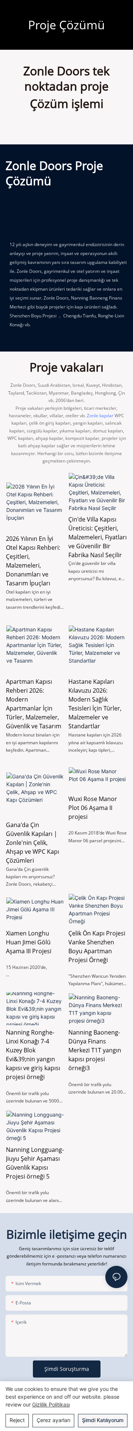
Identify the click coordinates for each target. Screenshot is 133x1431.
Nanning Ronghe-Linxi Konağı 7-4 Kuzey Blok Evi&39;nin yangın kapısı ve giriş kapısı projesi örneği (33, 1054)
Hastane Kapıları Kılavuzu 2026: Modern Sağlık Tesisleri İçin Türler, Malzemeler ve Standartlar (95, 703)
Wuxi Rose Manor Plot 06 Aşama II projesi (92, 808)
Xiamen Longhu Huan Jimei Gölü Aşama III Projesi (28, 942)
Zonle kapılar (100, 415)
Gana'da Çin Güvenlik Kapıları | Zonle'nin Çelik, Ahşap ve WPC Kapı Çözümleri (32, 843)
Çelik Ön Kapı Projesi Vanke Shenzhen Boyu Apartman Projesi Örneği (96, 946)
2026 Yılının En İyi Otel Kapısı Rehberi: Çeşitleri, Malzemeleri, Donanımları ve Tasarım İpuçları (33, 561)
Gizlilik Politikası (51, 1404)
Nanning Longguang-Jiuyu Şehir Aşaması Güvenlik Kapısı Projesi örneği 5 (35, 1163)
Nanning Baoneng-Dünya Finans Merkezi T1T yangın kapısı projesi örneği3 (94, 1050)
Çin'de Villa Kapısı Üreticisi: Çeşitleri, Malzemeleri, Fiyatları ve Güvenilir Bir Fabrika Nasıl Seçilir (97, 537)
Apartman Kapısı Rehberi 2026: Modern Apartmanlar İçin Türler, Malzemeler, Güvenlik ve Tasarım (33, 703)
